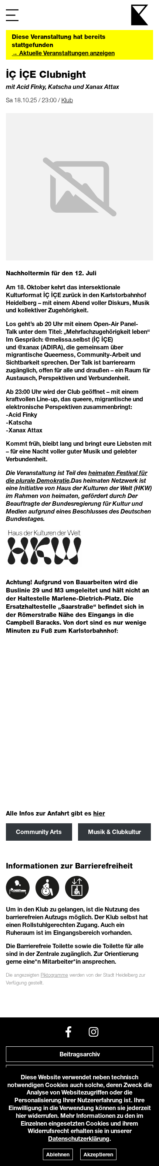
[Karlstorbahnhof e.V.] (140, 15)
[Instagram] (93, 1031)
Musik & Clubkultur (114, 831)
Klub (67, 100)
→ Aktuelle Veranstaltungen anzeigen (63, 52)
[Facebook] (68, 1031)
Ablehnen (58, 1154)
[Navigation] (12, 15)
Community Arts (39, 831)
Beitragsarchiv (80, 1053)
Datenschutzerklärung (78, 1138)
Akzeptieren (98, 1154)
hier (99, 813)
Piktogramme (54, 975)
